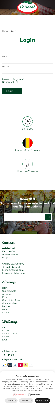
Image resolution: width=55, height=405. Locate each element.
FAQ (4, 339)
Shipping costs (9, 333)
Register (6, 297)
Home (5, 31)
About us (6, 294)
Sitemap (8, 282)
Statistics (35, 395)
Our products (9, 291)
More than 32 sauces (27, 171)
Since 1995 (27, 129)
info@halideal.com (14, 270)
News (5, 309)
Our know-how (9, 303)
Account (6, 330)
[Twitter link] (8, 355)
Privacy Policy (47, 223)
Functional (21, 395)
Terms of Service (27, 225)
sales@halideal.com (15, 273)
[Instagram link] (12, 355)
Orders (5, 336)
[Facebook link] (4, 355)
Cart (4, 327)
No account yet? (10, 82)
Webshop (9, 321)
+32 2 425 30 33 (12, 267)
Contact (8, 242)
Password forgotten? (13, 79)
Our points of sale (11, 300)
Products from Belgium (27, 150)
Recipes (6, 306)
